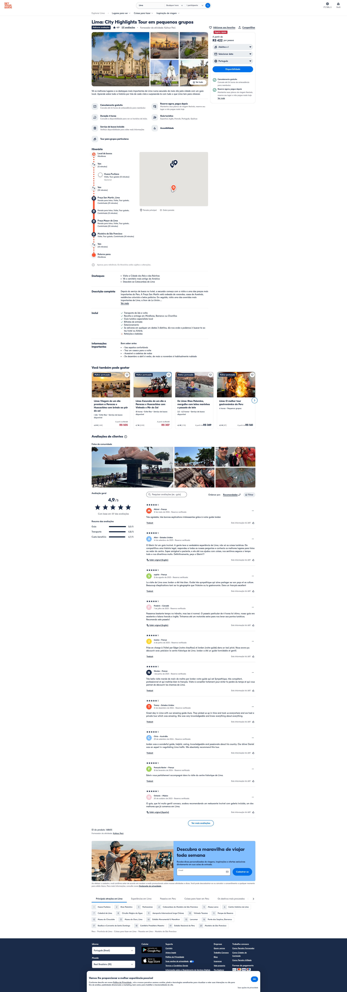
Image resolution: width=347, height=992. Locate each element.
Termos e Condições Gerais (177, 965)
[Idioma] (327, 4)
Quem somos (219, 948)
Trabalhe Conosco (221, 952)
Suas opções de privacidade (177, 961)
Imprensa (218, 961)
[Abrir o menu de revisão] (252, 511)
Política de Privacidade (175, 957)
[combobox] (232, 494)
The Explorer (219, 970)
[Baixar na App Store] (152, 961)
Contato (169, 948)
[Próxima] (255, 400)
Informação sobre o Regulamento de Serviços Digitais (188, 970)
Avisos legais (171, 952)
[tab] (109, 898)
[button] (124, 27)
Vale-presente (219, 965)
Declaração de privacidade (150, 886)
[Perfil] (338, 4)
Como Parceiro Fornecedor (243, 948)
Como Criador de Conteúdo (239, 954)
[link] (111, 400)
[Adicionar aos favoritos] (127, 374)
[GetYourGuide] (8, 5)
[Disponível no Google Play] (152, 950)
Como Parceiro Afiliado (242, 960)
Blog (216, 957)
